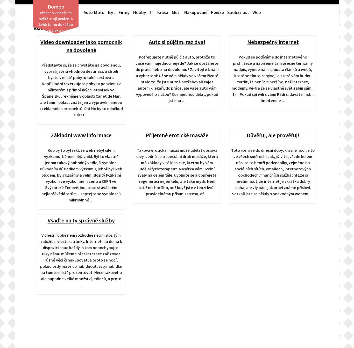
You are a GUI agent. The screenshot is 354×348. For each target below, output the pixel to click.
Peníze (217, 12)
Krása (162, 12)
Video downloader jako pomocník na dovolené (81, 46)
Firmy (124, 12)
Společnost (238, 12)
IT (152, 12)
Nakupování (195, 12)
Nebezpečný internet (273, 42)
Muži (176, 12)
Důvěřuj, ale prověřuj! (273, 135)
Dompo (56, 7)
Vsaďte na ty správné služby (81, 220)
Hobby (139, 12)
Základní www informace (81, 135)
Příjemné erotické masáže (177, 135)
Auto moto (94, 12)
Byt (111, 12)
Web (256, 12)
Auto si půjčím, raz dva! (177, 42)
